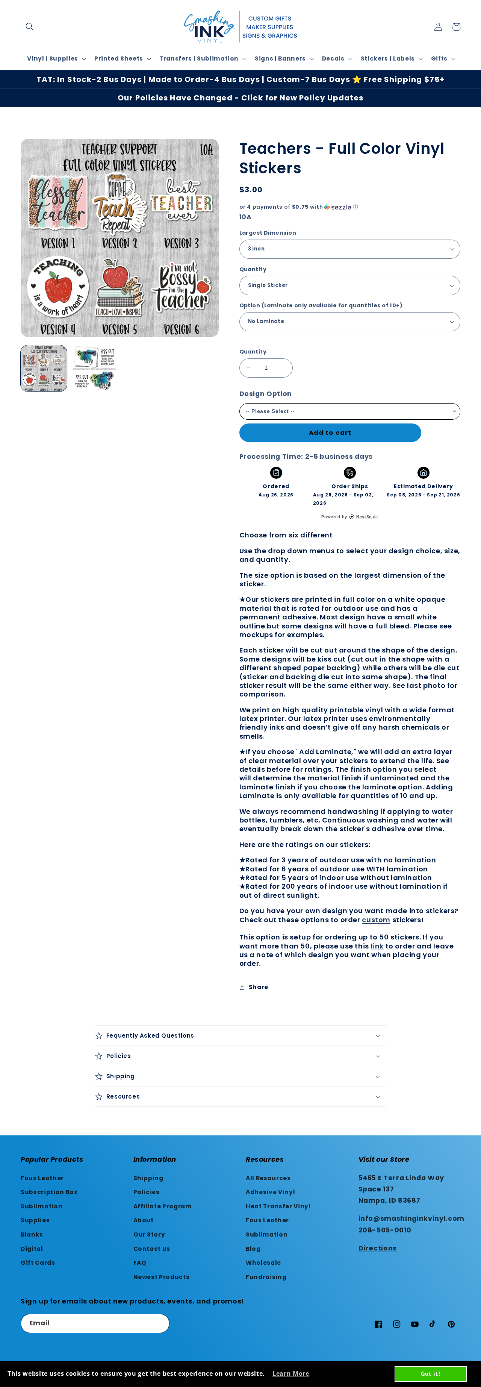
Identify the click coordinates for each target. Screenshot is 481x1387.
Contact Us (152, 1249)
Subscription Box (49, 1192)
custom (376, 919)
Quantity (253, 269)
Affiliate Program (162, 1206)
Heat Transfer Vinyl (278, 1206)
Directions (377, 1248)
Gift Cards (38, 1263)
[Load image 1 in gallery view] (44, 368)
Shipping (148, 1178)
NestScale (367, 516)
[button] (30, 27)
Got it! (430, 1373)
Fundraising (266, 1277)
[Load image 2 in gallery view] (94, 368)
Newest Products (161, 1277)
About (143, 1220)
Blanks (32, 1234)
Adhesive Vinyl (270, 1192)
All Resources (268, 1178)
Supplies (35, 1220)
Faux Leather (42, 1178)
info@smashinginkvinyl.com (411, 1218)
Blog (253, 1249)
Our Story (149, 1234)
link (377, 946)
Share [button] (258, 987)
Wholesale (263, 1263)
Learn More (290, 1373)
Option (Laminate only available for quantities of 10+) (321, 305)
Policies (146, 1192)
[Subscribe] (160, 1323)
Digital (32, 1249)
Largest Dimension (267, 233)
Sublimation (41, 1206)
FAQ (140, 1263)
